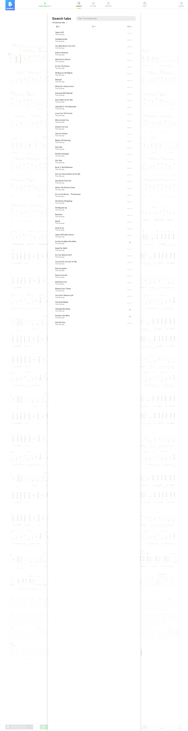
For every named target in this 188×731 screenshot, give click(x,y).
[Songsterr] (10, 5)
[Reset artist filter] (67, 23)
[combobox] (58, 27)
